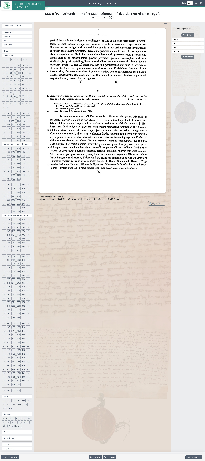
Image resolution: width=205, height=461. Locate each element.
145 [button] (18, 140)
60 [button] (11, 88)
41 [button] (30, 77)
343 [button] (8, 283)
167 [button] (8, 160)
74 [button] (3, 96)
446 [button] (23, 350)
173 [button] (8, 163)
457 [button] (18, 358)
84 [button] (11, 100)
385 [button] (8, 310)
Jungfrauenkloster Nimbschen (16, 215)
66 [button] (3, 92)
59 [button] (7, 88)
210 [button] (23, 188)
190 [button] (4, 175)
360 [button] (4, 294)
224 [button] (4, 200)
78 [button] (19, 96)
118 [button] (4, 125)
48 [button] (27, 80)
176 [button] (23, 163)
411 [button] (28, 327)
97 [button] (30, 103)
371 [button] (28, 298)
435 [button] (28, 342)
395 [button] (28, 313)
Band (111, 457)
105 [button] (28, 113)
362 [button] (13, 294)
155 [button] (8, 152)
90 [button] (3, 103)
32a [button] (23, 400)
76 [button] (11, 96)
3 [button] (8, 59)
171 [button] (28, 160)
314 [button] (13, 264)
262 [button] (13, 227)
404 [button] (23, 323)
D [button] (13, 418)
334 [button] (23, 275)
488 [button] (23, 377)
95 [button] (23, 103)
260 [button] (4, 227)
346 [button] (23, 283)
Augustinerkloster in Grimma (16, 144)
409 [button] (18, 327)
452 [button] (23, 354)
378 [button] (4, 306)
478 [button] (4, 373)
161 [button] (8, 156)
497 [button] (8, 384)
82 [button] (3, 100)
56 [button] (27, 84)
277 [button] (28, 235)
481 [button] (18, 373)
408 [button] (13, 327)
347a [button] (10, 408)
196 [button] (4, 179)
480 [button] (13, 373)
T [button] (30, 422)
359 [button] (28, 290)
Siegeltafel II (9, 448)
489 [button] (28, 377)
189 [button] (28, 171)
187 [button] (18, 171)
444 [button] (13, 350)
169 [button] (18, 160)
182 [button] (23, 167)
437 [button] (8, 346)
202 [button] (13, 185)
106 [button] (4, 117)
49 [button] (30, 80)
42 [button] (3, 80)
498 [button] (13, 384)
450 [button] (13, 354)
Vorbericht (8, 45)
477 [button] (28, 369)
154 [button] (4, 152)
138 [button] (13, 136)
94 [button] (19, 103)
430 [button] (4, 342)
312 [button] (4, 264)
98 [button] (3, 107)
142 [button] (4, 140)
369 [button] (18, 298)
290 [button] (4, 246)
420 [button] (13, 335)
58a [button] (13, 404)
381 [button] (18, 306)
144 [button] (13, 140)
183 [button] (28, 167)
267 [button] (8, 231)
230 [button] (4, 204)
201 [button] (8, 185)
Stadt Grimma (9, 55)
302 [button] (13, 256)
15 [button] (23, 65)
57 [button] (30, 84)
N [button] (12, 422)
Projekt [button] (101, 3)
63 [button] (23, 88)
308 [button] (13, 260)
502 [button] (13, 390)
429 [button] (28, 338)
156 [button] (13, 152)
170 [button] (23, 160)
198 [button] (13, 179)
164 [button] (23, 156)
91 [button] (7, 103)
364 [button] (23, 294)
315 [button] (18, 264)
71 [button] (23, 92)
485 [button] (8, 377)
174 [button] (13, 163)
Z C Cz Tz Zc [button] (16, 426)
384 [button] (4, 310)
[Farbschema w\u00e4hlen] (201, 3)
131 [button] (8, 132)
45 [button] (15, 80)
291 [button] (8, 246)
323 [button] (28, 267)
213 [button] (8, 192)
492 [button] (13, 381)
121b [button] (25, 404)
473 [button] (8, 369)
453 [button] (28, 354)
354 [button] (4, 290)
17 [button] (30, 65)
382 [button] (23, 306)
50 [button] (3, 84)
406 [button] (4, 327)
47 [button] (23, 80)
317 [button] (28, 264)
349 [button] (8, 287)
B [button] (6, 418)
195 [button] (28, 175)
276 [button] (23, 235)
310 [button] (23, 260)
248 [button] (4, 219)
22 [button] (19, 69)
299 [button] (18, 250)
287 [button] (18, 242)
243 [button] (8, 211)
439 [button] (18, 346)
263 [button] (18, 227)
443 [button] (8, 350)
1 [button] (3, 59)
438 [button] (13, 346)
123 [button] (28, 125)
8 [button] (23, 59)
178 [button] (4, 167)
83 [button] (7, 100)
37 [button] (15, 77)
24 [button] (27, 69)
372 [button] (4, 302)
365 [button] (28, 294)
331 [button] (8, 275)
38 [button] (19, 77)
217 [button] (28, 192)
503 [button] (18, 390)
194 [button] (23, 175)
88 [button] (27, 100)
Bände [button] (92, 3)
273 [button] (8, 235)
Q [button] (21, 422)
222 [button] (23, 196)
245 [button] (18, 211)
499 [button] (18, 384)
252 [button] (23, 219)
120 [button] (13, 125)
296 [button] (4, 250)
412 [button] (4, 331)
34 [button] (3, 77)
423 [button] (28, 335)
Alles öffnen (188, 35)
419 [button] (8, 335)
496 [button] (4, 384)
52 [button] (11, 84)
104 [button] (23, 113)
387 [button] (18, 310)
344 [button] (13, 283)
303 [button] (18, 256)
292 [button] (13, 246)
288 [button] (23, 242)
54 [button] (19, 84)
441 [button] (28, 346)
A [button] (3, 418)
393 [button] (18, 313)
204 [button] (23, 185)
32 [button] (27, 73)
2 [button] (5, 59)
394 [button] (23, 313)
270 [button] (23, 231)
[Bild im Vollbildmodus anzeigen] (165, 25)
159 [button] (28, 152)
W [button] (9, 426)
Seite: (184, 3)
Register (7, 414)
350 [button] (13, 287)
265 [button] (28, 227)
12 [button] (11, 65)
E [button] (16, 418)
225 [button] (8, 200)
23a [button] (8, 400)
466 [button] (4, 365)
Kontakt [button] (111, 3)
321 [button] (18, 267)
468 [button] (13, 365)
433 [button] (18, 342)
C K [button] (10, 418)
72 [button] (27, 92)
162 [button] (13, 156)
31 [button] (23, 73)
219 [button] (8, 196)
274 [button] (13, 235)
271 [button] (28, 231)
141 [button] (28, 136)
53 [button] (15, 84)
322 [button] (23, 267)
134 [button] (23, 132)
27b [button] (18, 400)
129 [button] (28, 128)
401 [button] (8, 323)
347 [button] (28, 283)
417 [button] (28, 331)
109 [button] (18, 117)
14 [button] (19, 65)
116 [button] (23, 121)
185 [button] (8, 171)
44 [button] (11, 80)
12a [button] (4, 400)
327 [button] (18, 271)
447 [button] (28, 350)
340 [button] (23, 279)
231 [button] (8, 204)
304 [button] (23, 256)
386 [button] (13, 310)
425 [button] (8, 338)
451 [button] (18, 354)
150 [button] (13, 148)
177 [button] (28, 163)
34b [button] (4, 404)
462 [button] (13, 361)
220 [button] (13, 196)
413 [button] (8, 331)
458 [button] (23, 358)
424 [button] (4, 338)
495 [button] (28, 381)
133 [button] (18, 132)
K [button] (3, 422)
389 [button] (28, 310)
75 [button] (7, 96)
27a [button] (13, 400)
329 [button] (28, 271)
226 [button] (13, 200)
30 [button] (19, 73)
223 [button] (28, 196)
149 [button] (8, 148)
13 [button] (15, 65)
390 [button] (4, 313)
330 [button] (4, 275)
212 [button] (4, 192)
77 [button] (15, 96)
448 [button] (4, 354)
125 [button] (8, 128)
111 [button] (28, 117)
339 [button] (18, 279)
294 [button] (23, 246)
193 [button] (18, 175)
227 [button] (18, 200)
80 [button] (27, 96)
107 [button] (8, 117)
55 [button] (23, 84)
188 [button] (23, 171)
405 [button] (28, 323)
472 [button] (4, 369)
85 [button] (15, 100)
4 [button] (11, 59)
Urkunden (8, 51)
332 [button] (13, 275)
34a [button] (28, 400)
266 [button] (4, 231)
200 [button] (4, 185)
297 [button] (8, 250)
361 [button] (8, 294)
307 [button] (8, 260)
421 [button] (18, 335)
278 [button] (4, 239)
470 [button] (23, 365)
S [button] (27, 422)
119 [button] (8, 125)
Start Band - (13, 26)
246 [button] (23, 211)
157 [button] (18, 152)
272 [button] (4, 235)
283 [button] (28, 239)
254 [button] (4, 223)
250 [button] (13, 219)
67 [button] (7, 92)
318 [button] (4, 267)
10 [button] (3, 65)
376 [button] (23, 302)
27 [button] (7, 73)
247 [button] (28, 211)
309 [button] (18, 260)
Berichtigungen (10, 438)
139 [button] (18, 136)
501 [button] (8, 390)
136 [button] (4, 136)
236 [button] (4, 208)
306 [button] (4, 260)
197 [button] (8, 179)
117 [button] (28, 121)
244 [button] (13, 211)
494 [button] (23, 381)
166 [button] (4, 160)
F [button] (19, 418)
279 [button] (8, 239)
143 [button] (8, 140)
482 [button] (23, 373)
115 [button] (18, 121)
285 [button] (8, 242)
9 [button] (26, 59)
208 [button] (13, 188)
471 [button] (28, 365)
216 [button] (23, 192)
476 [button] (23, 369)
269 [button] (18, 231)
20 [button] (11, 69)
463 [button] (18, 361)
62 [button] (19, 88)
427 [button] (18, 338)
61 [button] (15, 88)
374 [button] (13, 302)
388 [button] (23, 310)
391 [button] (8, 313)
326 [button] (13, 271)
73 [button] (30, 92)
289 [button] (28, 242)
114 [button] (13, 121)
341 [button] (28, 279)
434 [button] (23, 342)
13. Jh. (176, 39)
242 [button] (4, 211)
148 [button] (4, 148)
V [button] (6, 426)
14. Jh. (176, 43)
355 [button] (8, 290)
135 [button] (28, 132)
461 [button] (8, 361)
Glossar (7, 432)
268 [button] (13, 231)
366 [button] (4, 298)
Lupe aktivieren (156, 203)
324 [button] (4, 271)
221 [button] (18, 196)
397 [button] (8, 317)
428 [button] (23, 338)
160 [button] (4, 156)
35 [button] (7, 77)
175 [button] (18, 163)
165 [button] (28, 156)
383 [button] (28, 306)
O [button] (15, 422)
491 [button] (8, 381)
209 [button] (18, 188)
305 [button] (28, 256)
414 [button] (13, 331)
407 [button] (8, 327)
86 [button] (19, 100)
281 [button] (18, 239)
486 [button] (13, 377)
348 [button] (4, 287)
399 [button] (18, 317)
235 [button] (28, 204)
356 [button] (13, 290)
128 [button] (23, 128)
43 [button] (7, 80)
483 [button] (28, 373)
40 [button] (27, 77)
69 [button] (15, 92)
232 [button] (13, 204)
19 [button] (7, 69)
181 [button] (18, 167)
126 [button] (13, 128)
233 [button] (18, 204)
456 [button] (13, 358)
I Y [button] (29, 418)
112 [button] (4, 121)
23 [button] (23, 69)
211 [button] (28, 188)
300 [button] (4, 256)
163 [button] (18, 156)
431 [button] (8, 342)
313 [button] (8, 264)
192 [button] (13, 175)
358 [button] (23, 290)
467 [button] (8, 365)
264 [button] (23, 227)
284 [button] (4, 242)
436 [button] (4, 346)
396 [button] (4, 317)
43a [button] (8, 404)
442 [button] (4, 350)
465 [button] (28, 361)
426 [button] (13, 338)
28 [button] (11, 73)
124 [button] (4, 128)
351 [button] (18, 287)
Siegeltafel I (9, 444)
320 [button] (13, 267)
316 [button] (23, 264)
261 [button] (8, 227)
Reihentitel (8, 32)
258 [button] (23, 223)
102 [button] (13, 113)
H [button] (25, 418)
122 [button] (23, 125)
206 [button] (4, 188)
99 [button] (7, 107)
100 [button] (4, 113)
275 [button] (18, 235)
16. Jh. (176, 51)
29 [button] (15, 73)
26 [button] (3, 73)
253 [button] (28, 219)
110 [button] (23, 117)
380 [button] (13, 306)
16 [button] (27, 65)
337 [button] (8, 279)
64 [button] (27, 88)
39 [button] (23, 77)
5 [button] (14, 59)
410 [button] (23, 327)
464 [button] (23, 361)
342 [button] (4, 283)
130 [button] (4, 132)
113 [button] (8, 121)
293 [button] (18, 246)
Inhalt (6, 41)
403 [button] (18, 323)
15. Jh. (176, 47)
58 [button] (3, 88)
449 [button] (8, 354)
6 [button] (17, 59)
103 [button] (18, 113)
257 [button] (18, 223)
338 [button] (13, 279)
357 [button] (18, 290)
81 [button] (30, 96)
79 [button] (23, 96)
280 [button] (13, 239)
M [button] (9, 422)
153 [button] (28, 148)
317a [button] (4, 408)
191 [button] (8, 175)
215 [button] (18, 192)
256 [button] (13, 223)
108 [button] (13, 117)
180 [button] (13, 167)
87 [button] (23, 100)
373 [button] (8, 302)
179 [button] (8, 167)
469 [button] (18, 365)
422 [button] (23, 335)
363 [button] (18, 294)
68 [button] (11, 92)
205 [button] (28, 185)
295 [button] (28, 246)
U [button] (3, 426)
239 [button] (18, 208)
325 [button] (8, 271)
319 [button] (8, 267)
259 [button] (28, 223)
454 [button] (4, 358)
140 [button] (23, 136)
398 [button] (13, 317)
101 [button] (8, 113)
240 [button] (23, 208)
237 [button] (8, 208)
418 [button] (4, 335)
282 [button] (23, 239)
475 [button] (18, 369)
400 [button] (4, 323)
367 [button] (8, 298)
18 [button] (3, 69)
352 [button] (23, 287)
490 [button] (4, 381)
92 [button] (11, 103)
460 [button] (4, 361)
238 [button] (13, 208)
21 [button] (15, 69)
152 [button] (23, 148)
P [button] (18, 422)
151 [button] (18, 148)
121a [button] (19, 404)
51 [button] (7, 84)
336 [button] (4, 279)
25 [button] (30, 69)
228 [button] (23, 200)
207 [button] (8, 188)
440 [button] (23, 346)
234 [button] (23, 204)
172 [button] (4, 163)
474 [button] (13, 369)
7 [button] (20, 59)
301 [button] (8, 256)
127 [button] (18, 128)
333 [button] (18, 275)
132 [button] (13, 132)
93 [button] (15, 103)
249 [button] (8, 219)
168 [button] (13, 160)
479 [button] (8, 373)
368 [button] (13, 298)
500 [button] (4, 390)
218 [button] (4, 196)
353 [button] (28, 287)
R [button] (24, 422)
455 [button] (8, 358)
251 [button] (18, 219)
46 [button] (19, 80)
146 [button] (23, 140)
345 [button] (18, 283)
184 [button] (4, 171)
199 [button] (18, 179)
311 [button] (28, 260)
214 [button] (13, 192)
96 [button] (27, 103)
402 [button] (13, 323)
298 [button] (13, 250)
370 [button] (23, 298)
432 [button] (13, 342)
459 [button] (28, 358)
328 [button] (23, 271)
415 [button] (18, 331)
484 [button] (4, 377)
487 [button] (18, 377)
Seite (97, 457)
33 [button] (30, 73)
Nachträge (8, 396)
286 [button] (13, 242)
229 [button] (28, 200)
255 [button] (8, 223)
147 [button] (28, 140)
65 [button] (30, 88)
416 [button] (23, 331)
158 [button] (23, 152)
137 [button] (8, 136)
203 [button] (18, 185)
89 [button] (30, 100)
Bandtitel (7, 36)
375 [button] (18, 302)
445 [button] (18, 350)
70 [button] (19, 92)
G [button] (22, 418)
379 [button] (8, 306)
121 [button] (18, 125)
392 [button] (13, 313)
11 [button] (7, 65)
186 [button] (13, 171)
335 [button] (28, 275)
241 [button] (28, 208)
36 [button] (11, 77)
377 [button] (28, 302)
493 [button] (18, 381)
